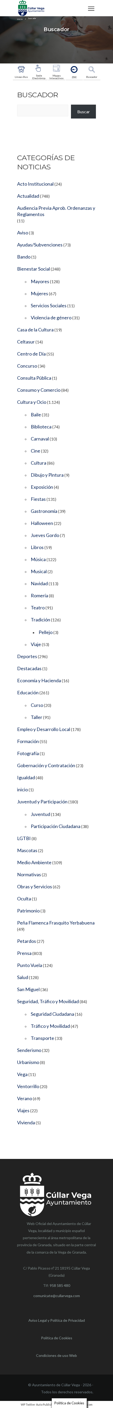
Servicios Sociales (48, 305)
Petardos (26, 941)
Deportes (27, 656)
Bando (23, 257)
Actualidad (28, 196)
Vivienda (26, 1122)
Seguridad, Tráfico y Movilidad (48, 1001)
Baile (36, 414)
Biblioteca (41, 426)
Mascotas (27, 850)
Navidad (39, 583)
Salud (22, 977)
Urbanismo (28, 1062)
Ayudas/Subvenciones (40, 245)
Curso (37, 705)
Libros (37, 547)
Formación (28, 741)
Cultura (38, 463)
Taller (36, 717)
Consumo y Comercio (38, 390)
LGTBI (24, 838)
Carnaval (40, 439)
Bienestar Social (33, 269)
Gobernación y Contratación (46, 765)
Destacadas (29, 668)
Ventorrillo (28, 1086)
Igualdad (26, 777)
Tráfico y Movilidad (50, 1026)
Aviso (22, 232)
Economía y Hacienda (39, 680)
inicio (22, 789)
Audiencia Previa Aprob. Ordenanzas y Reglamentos (56, 211)
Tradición (40, 619)
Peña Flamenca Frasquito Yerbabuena (56, 923)
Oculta (24, 898)
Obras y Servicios (34, 886)
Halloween (42, 523)
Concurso (27, 366)
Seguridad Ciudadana (52, 1014)
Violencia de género (51, 317)
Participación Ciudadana (55, 826)
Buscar (83, 111)
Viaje (36, 644)
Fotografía (28, 753)
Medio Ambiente (34, 862)
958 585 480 (60, 1285)
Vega (22, 1074)
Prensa (24, 953)
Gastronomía (44, 511)
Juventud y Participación (42, 801)
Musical (39, 571)
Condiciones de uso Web (56, 1355)
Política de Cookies (56, 1338)
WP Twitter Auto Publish (37, 1404)
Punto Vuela (29, 965)
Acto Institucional (35, 184)
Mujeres (39, 293)
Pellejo (46, 632)
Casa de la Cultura (35, 329)
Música (38, 559)
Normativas (29, 874)
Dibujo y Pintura (47, 475)
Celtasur (26, 342)
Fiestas (38, 499)
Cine (35, 451)
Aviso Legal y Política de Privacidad (56, 1320)
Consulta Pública (34, 378)
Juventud (40, 814)
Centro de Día (31, 354)
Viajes (23, 1110)
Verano (24, 1098)
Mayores (40, 281)
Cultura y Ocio (31, 402)
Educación (28, 692)
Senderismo (29, 1050)
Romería (39, 595)
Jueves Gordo (45, 535)
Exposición (42, 487)
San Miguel (28, 989)
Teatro (38, 607)
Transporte (42, 1038)
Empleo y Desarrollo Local (43, 729)
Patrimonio (28, 910)
